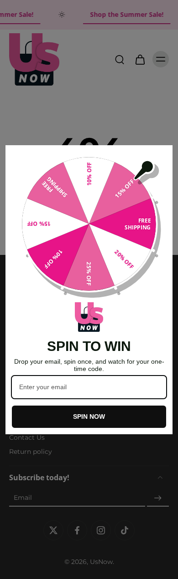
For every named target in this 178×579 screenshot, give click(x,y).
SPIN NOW (89, 416)
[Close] (162, 156)
